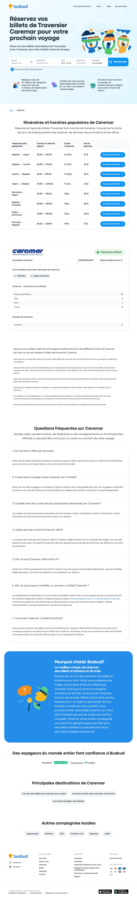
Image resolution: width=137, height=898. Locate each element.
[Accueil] (11, 110)
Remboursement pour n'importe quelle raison (93, 599)
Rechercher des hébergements (29, 69)
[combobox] (19, 62)
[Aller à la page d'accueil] (18, 6)
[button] (31, 62)
